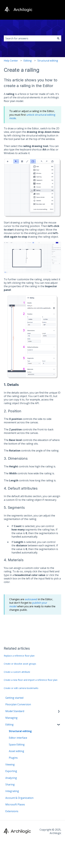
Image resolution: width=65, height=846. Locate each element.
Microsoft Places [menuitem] (15, 804)
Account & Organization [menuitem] (19, 798)
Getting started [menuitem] (14, 697)
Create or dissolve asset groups (20, 663)
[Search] (58, 38)
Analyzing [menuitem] (11, 778)
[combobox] (29, 38)
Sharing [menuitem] (10, 784)
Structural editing (47, 60)
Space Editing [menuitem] (17, 744)
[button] (58, 711)
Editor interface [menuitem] (18, 737)
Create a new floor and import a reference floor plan (30, 679)
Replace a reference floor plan (19, 655)
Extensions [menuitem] (11, 811)
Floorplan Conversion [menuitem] (18, 704)
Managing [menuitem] (11, 717)
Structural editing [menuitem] (20, 731)
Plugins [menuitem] (13, 757)
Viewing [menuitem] (10, 764)
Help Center (11, 60)
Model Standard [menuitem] (14, 711)
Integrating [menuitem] (12, 791)
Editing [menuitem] (9, 724)
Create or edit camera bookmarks (21, 688)
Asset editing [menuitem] (16, 751)
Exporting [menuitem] (11, 771)
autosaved (31, 599)
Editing (28, 60)
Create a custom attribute (17, 671)
